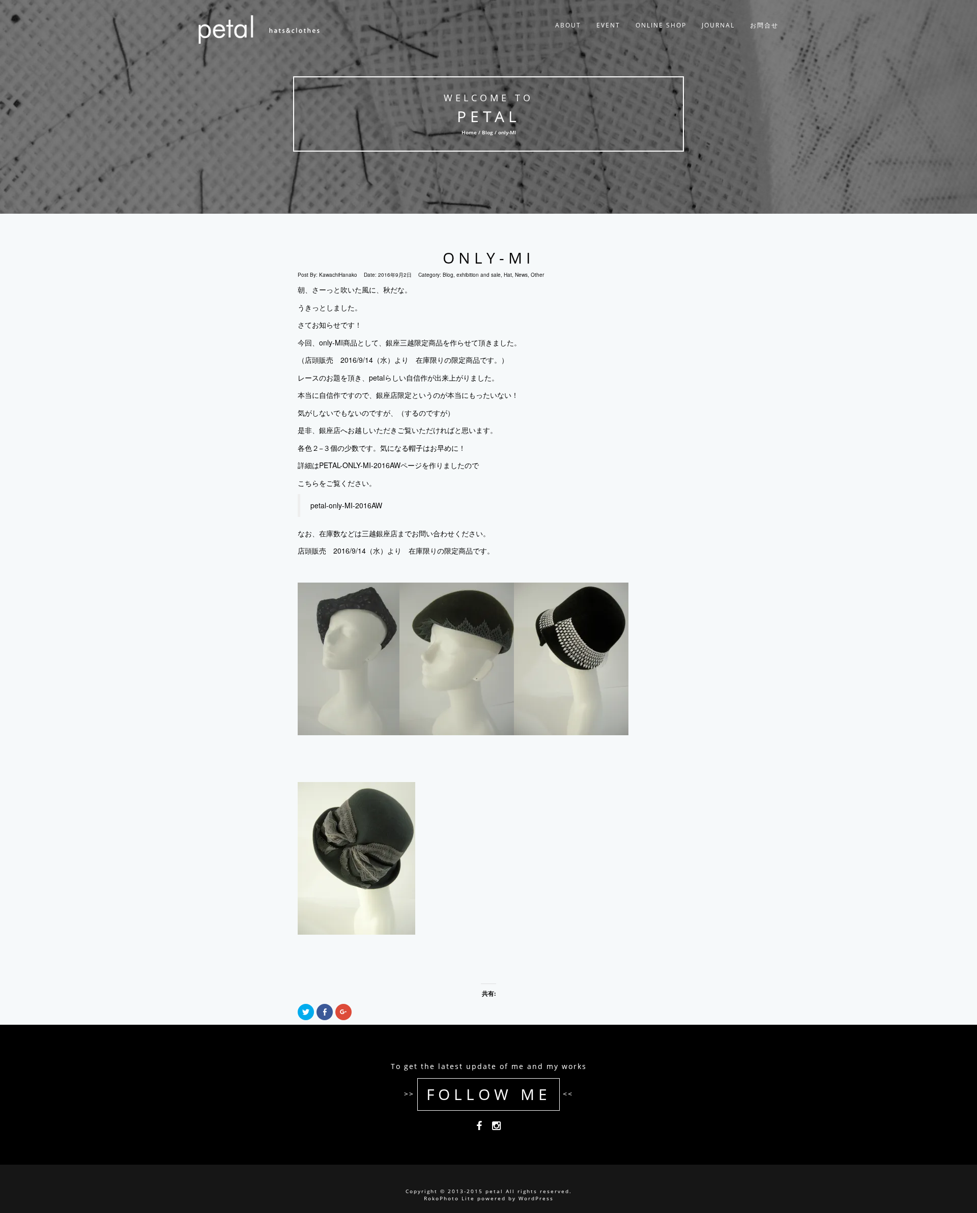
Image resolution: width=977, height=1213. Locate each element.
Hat (508, 274)
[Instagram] (496, 1127)
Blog (487, 132)
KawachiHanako (338, 274)
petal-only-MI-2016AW (346, 505)
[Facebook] (479, 1127)
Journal (718, 25)
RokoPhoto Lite (449, 1198)
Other (537, 274)
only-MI (488, 257)
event (608, 25)
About (568, 25)
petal (489, 116)
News (521, 274)
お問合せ (764, 25)
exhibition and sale (478, 274)
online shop (661, 25)
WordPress (536, 1198)
